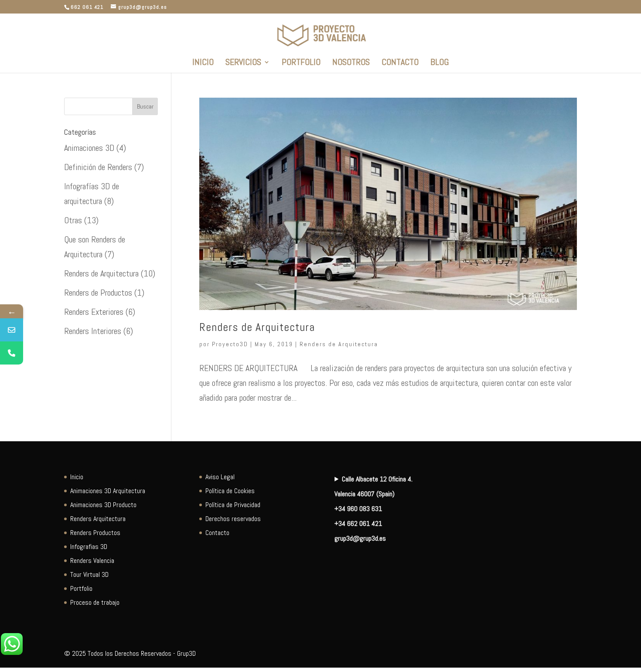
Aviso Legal (220, 476)
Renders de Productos (98, 292)
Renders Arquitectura (98, 518)
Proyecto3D (230, 344)
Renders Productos (95, 532)
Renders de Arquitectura (257, 327)
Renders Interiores (92, 331)
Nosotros (351, 63)
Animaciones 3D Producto (103, 504)
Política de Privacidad (232, 504)
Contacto (400, 63)
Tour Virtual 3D (89, 574)
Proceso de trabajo (94, 602)
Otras (73, 220)
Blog (439, 63)
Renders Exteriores (93, 311)
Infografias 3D (88, 546)
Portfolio (301, 63)
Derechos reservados (233, 518)
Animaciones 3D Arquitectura (107, 490)
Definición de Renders (98, 167)
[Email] (11, 329)
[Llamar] (11, 353)
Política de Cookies (230, 490)
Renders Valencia (92, 560)
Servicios (243, 63)
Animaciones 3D (89, 147)
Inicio (203, 63)
